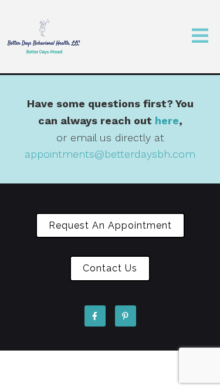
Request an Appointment (110, 225)
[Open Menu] (200, 36)
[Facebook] (95, 316)
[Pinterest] (125, 316)
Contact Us (110, 268)
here (167, 120)
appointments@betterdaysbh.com (110, 154)
